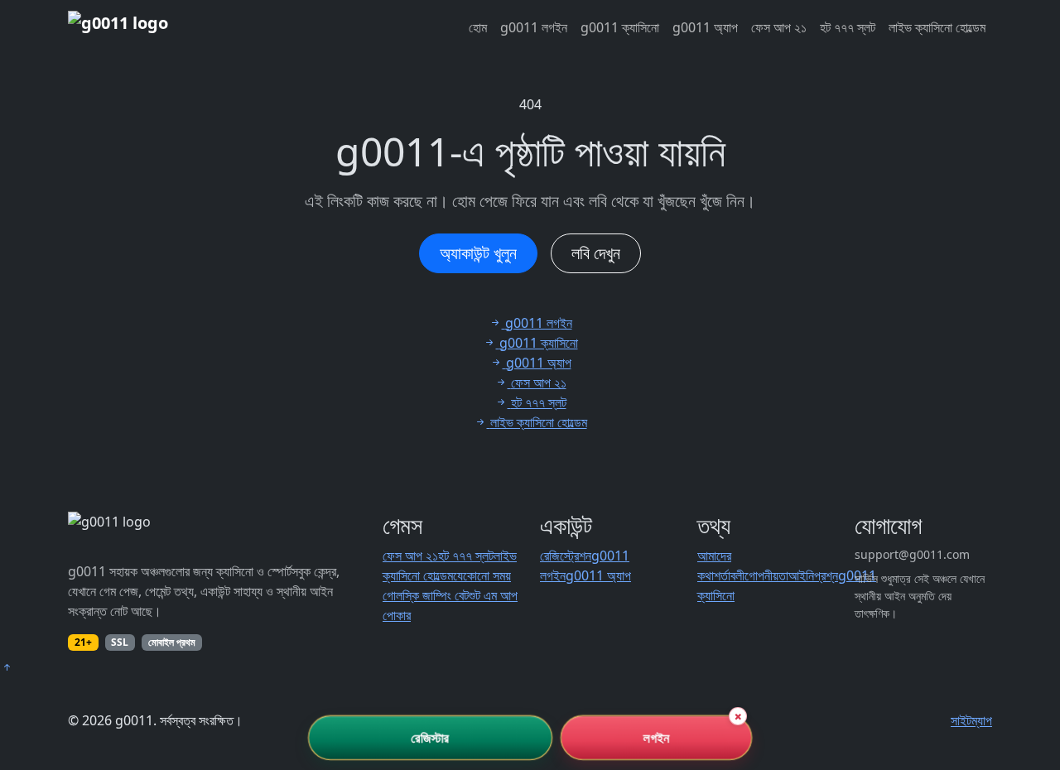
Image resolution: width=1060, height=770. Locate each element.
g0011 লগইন (533, 27)
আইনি (801, 575)
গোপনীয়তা (766, 575)
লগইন (656, 738)
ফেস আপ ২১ (779, 27)
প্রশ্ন (826, 575)
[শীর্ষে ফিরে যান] (6, 667)
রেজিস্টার (430, 738)
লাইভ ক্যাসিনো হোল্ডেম (937, 27)
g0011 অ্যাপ (705, 27)
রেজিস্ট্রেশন (565, 555)
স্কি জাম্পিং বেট (435, 595)
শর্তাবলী (729, 575)
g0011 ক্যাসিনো (620, 27)
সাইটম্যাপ (971, 720)
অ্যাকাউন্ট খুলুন (478, 253)
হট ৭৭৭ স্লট (847, 27)
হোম (478, 27)
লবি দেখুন (595, 253)
